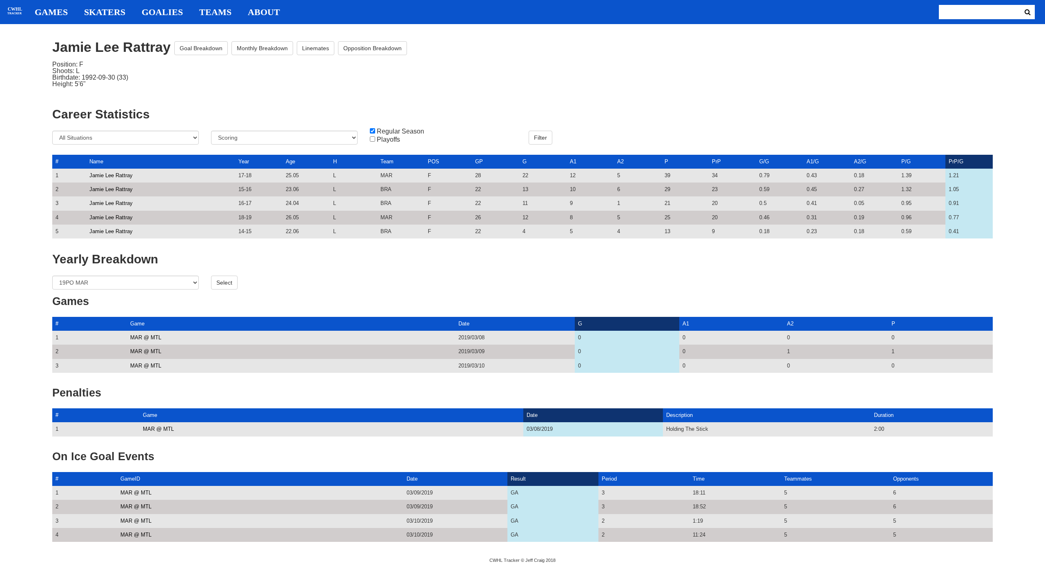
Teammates (798, 479)
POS (433, 161)
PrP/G (956, 161)
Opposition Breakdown (372, 48)
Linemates (315, 48)
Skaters (104, 12)
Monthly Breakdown (262, 48)
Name (96, 161)
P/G (906, 161)
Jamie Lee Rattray (111, 175)
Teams (215, 12)
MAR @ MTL (145, 337)
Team (387, 161)
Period (609, 479)
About (264, 12)
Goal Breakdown (201, 48)
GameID (130, 479)
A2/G (860, 161)
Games (51, 12)
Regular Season (400, 131)
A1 (573, 161)
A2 (620, 161)
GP (479, 161)
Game (137, 324)
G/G (764, 161)
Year (243, 161)
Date (463, 324)
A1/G (813, 161)
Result (518, 479)
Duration (884, 415)
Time (699, 479)
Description (679, 415)
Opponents (906, 479)
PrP (716, 161)
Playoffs (388, 139)
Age (290, 161)
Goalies (162, 12)
